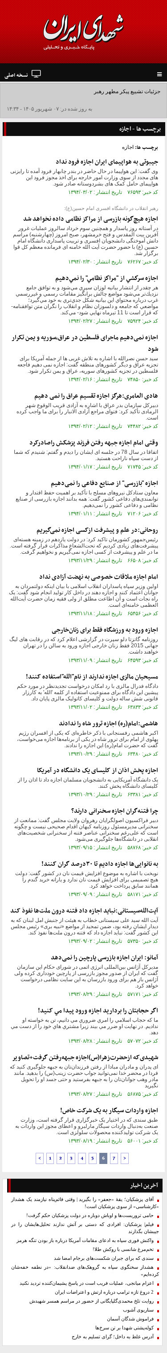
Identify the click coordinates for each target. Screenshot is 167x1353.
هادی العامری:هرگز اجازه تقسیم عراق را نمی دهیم (96, 396)
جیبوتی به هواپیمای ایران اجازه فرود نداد (107, 162)
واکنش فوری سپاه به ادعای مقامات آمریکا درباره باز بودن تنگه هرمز (85, 1240)
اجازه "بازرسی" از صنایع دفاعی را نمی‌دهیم (104, 483)
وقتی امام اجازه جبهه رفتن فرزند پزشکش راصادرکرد (93, 442)
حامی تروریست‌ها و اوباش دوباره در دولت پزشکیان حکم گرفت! (90, 1215)
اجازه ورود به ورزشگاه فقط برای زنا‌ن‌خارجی (105, 630)
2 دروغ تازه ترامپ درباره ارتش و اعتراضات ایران (104, 1292)
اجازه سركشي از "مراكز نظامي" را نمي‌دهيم (106, 278)
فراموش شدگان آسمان (130, 1318)
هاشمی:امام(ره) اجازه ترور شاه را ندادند (108, 723)
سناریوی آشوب (138, 1310)
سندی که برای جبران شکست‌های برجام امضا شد (104, 1258)
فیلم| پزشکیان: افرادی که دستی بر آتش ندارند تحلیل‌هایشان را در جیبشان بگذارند (85, 1228)
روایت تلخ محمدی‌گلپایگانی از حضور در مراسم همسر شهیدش (91, 1301)
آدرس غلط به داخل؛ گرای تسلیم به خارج (113, 1336)
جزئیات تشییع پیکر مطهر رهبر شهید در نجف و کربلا (104, 91)
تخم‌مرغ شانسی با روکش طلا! (123, 1249)
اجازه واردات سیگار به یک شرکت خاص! (109, 1110)
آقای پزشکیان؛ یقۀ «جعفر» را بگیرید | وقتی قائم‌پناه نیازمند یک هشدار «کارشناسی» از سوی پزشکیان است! (85, 1203)
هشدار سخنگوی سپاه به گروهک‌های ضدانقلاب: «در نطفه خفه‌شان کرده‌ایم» (85, 1271)
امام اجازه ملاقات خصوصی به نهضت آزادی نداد (98, 577)
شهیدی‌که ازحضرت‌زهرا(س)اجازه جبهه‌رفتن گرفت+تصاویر (85, 1057)
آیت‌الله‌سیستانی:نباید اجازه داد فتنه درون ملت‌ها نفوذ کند (84, 911)
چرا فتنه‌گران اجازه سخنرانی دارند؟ (114, 811)
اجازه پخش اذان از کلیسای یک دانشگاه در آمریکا (97, 770)
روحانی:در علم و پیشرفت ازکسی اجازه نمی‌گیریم (97, 530)
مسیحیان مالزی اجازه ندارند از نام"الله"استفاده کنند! (92, 677)
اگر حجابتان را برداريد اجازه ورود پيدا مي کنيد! (98, 1010)
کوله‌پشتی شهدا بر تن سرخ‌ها (124, 1327)
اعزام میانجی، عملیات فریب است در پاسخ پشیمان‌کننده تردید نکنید (87, 1283)
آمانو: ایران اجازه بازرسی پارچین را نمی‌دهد (104, 957)
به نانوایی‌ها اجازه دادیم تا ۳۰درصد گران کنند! (99, 864)
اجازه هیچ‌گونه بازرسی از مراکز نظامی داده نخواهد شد (90, 219)
